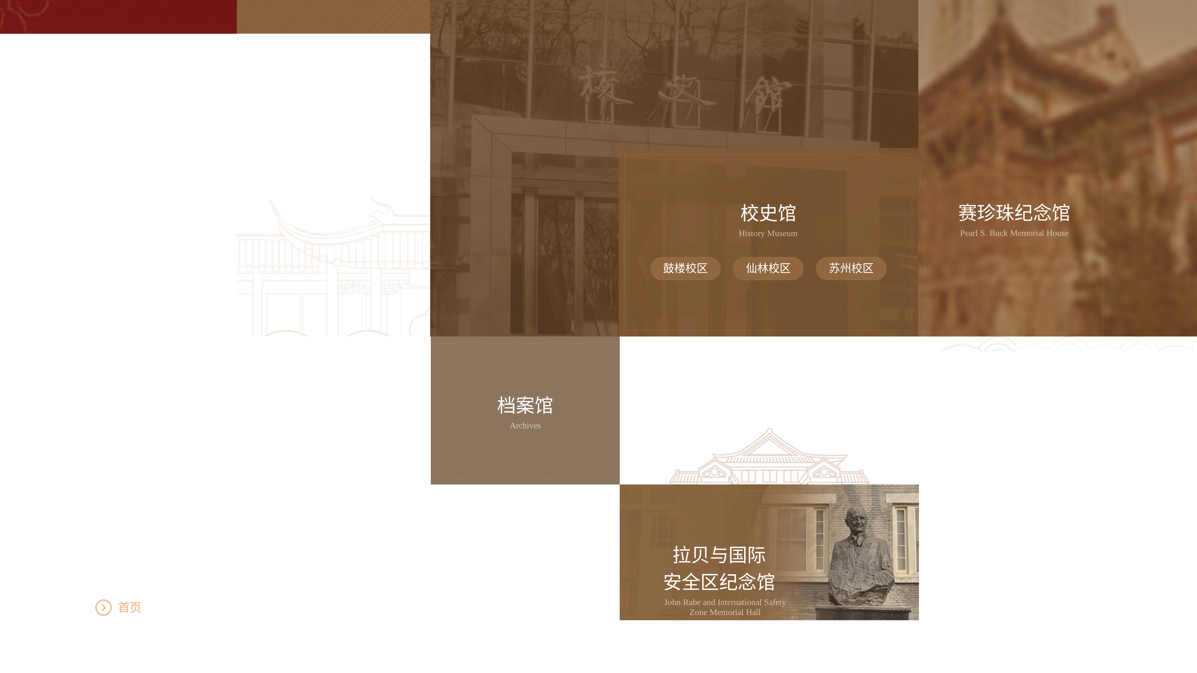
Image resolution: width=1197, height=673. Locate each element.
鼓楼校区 (685, 268)
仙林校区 (768, 268)
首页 (130, 607)
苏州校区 (851, 268)
